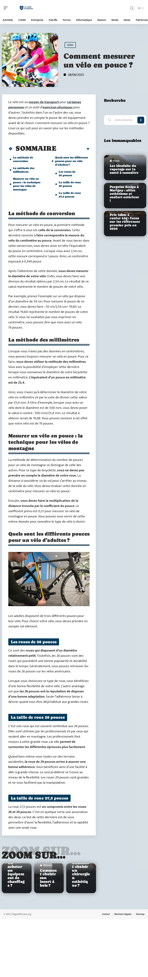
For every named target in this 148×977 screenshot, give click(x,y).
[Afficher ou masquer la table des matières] (73, 149)
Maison (47, 865)
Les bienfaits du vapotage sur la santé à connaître (124, 169)
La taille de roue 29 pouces (70, 184)
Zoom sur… (34, 855)
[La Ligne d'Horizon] (26, 8)
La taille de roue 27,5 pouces (70, 194)
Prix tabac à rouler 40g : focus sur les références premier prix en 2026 (125, 221)
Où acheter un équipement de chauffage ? (16, 874)
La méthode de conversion (23, 159)
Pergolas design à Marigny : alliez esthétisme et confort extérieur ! (124, 194)
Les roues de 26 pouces (67, 173)
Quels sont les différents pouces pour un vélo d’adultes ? (71, 161)
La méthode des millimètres (23, 170)
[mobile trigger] (7, 8)
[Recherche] (131, 8)
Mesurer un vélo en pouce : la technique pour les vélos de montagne (26, 184)
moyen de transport (44, 102)
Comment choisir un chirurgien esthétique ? (81, 874)
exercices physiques (58, 107)
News (70, 45)
